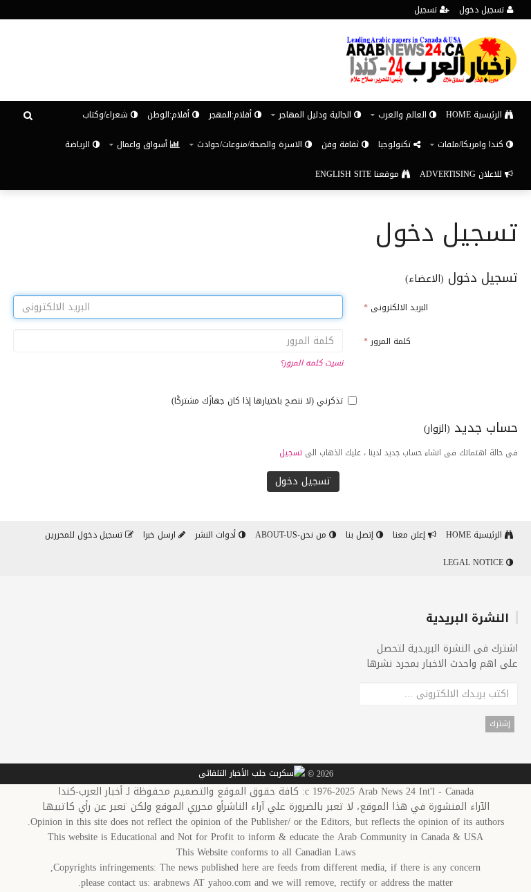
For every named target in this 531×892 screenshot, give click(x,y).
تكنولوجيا (395, 144)
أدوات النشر (217, 534)
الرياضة (79, 144)
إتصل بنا (361, 534)
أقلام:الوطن (169, 114)
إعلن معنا (410, 534)
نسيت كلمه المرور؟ (311, 363)
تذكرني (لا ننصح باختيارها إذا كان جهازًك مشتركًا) (257, 400)
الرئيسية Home (475, 114)
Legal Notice (474, 562)
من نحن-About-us (292, 534)
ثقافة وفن (342, 144)
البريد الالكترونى (396, 307)
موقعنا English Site (358, 174)
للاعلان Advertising (462, 174)
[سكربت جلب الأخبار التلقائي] (251, 774)
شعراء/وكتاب (106, 114)
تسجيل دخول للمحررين (85, 534)
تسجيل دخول (483, 9)
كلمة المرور (387, 341)
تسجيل (427, 9)
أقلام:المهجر (231, 114)
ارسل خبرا (160, 534)
